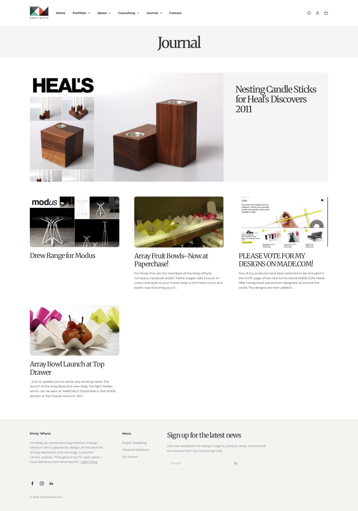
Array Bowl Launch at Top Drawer (67, 368)
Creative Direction (135, 450)
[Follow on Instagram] (41, 483)
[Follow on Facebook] (32, 483)
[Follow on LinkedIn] (51, 483)
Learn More (89, 462)
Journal (152, 13)
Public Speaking (134, 443)
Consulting (126, 13)
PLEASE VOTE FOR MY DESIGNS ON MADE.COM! (276, 260)
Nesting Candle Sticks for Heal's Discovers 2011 (275, 99)
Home (60, 13)
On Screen (130, 457)
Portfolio (79, 13)
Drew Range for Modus (62, 255)
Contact (175, 13)
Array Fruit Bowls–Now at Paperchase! (171, 260)
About (102, 13)
